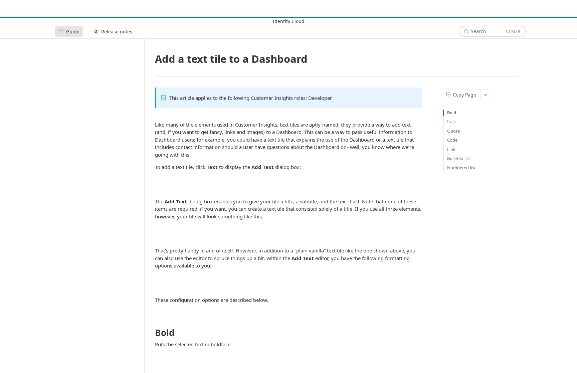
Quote (453, 131)
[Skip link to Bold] (150, 332)
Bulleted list (458, 158)
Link (451, 149)
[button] (288, 184)
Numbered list (461, 168)
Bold (451, 113)
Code (452, 140)
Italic (451, 122)
